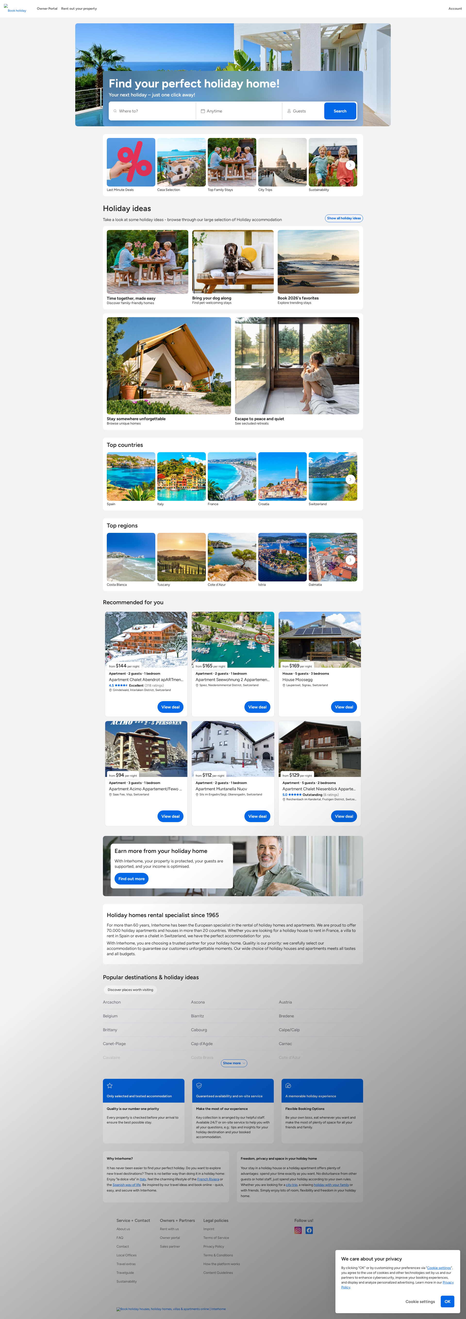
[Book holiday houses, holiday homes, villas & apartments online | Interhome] (171, 1309)
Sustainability (126, 1281)
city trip (291, 1185)
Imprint (208, 1229)
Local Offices (126, 1255)
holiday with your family (331, 1185)
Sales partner (170, 1246)
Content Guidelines (218, 1273)
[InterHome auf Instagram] (298, 1230)
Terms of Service (216, 1238)
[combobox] (155, 110)
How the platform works (221, 1264)
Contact (122, 1246)
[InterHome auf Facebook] (309, 1230)
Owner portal (170, 1238)
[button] (239, 110)
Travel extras (126, 1264)
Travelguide (125, 1273)
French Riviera (208, 1179)
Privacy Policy (213, 1246)
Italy (143, 1179)
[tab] (130, 990)
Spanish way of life (127, 1185)
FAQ (119, 1238)
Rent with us (169, 1229)
